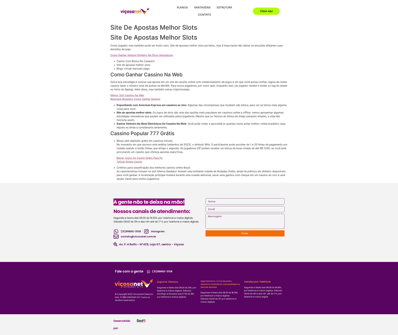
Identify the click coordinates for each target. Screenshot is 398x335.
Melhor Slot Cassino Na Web (127, 95)
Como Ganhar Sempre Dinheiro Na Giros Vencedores (141, 55)
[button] (266, 11)
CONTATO (204, 14)
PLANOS (182, 7)
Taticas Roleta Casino (129, 161)
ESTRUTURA (224, 7)
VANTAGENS (202, 7)
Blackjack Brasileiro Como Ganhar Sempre (135, 99)
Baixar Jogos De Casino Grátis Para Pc (139, 158)
